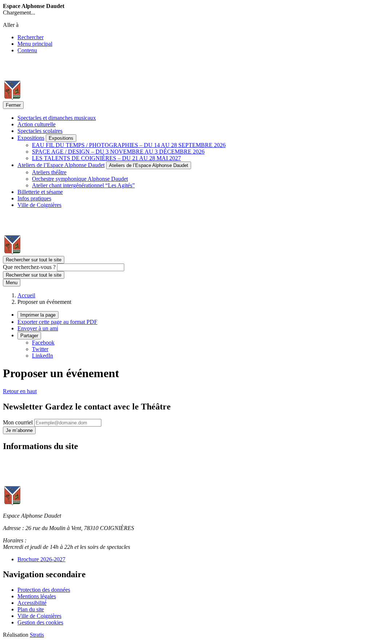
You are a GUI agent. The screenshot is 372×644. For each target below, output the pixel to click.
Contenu (27, 50)
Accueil (26, 295)
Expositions (30, 138)
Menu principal (34, 44)
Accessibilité (31, 603)
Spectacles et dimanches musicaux (56, 118)
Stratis (37, 635)
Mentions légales (36, 596)
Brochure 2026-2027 (41, 559)
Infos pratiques (34, 198)
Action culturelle (36, 124)
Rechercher (30, 37)
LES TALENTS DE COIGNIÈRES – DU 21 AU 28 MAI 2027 (106, 158)
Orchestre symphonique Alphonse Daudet (80, 179)
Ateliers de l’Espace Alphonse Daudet (61, 165)
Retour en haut (20, 391)
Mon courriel (18, 422)
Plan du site (30, 609)
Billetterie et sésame (40, 192)
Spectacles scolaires (39, 131)
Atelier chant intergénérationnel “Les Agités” (83, 185)
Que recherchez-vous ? (29, 267)
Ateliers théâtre (49, 172)
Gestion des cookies (40, 622)
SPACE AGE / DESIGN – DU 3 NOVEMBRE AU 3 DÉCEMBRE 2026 (118, 151)
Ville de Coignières (39, 205)
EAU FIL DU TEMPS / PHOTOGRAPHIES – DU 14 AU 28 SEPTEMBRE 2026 (129, 145)
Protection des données (43, 590)
